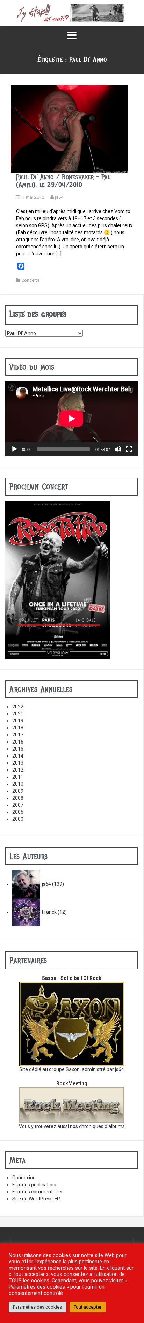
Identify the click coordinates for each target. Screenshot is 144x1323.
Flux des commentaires (38, 1191)
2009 (17, 791)
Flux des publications (35, 1184)
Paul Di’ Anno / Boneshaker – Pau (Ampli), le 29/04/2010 (63, 181)
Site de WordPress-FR (36, 1198)
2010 (17, 784)
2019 (17, 720)
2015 (17, 749)
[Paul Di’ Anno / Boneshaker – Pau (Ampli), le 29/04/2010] (69, 129)
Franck (49, 912)
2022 (17, 706)
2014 (17, 756)
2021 (17, 713)
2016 (17, 742)
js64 (59, 197)
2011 (17, 777)
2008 (17, 798)
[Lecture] (14, 449)
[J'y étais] (72, 12)
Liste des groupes (38, 314)
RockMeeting (71, 1083)
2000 (17, 819)
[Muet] (117, 449)
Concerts (30, 280)
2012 (17, 770)
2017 (17, 735)
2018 (17, 728)
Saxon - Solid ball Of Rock (71, 978)
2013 (17, 763)
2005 (17, 812)
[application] (71, 418)
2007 (17, 805)
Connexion (24, 1177)
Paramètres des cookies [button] (37, 1307)
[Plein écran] (128, 449)
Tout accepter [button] (87, 1307)
